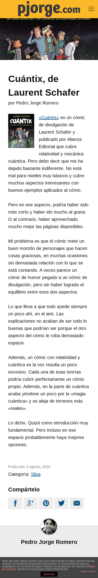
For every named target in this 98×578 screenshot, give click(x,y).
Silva (36, 474)
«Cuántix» (49, 117)
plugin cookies (88, 571)
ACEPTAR (49, 574)
